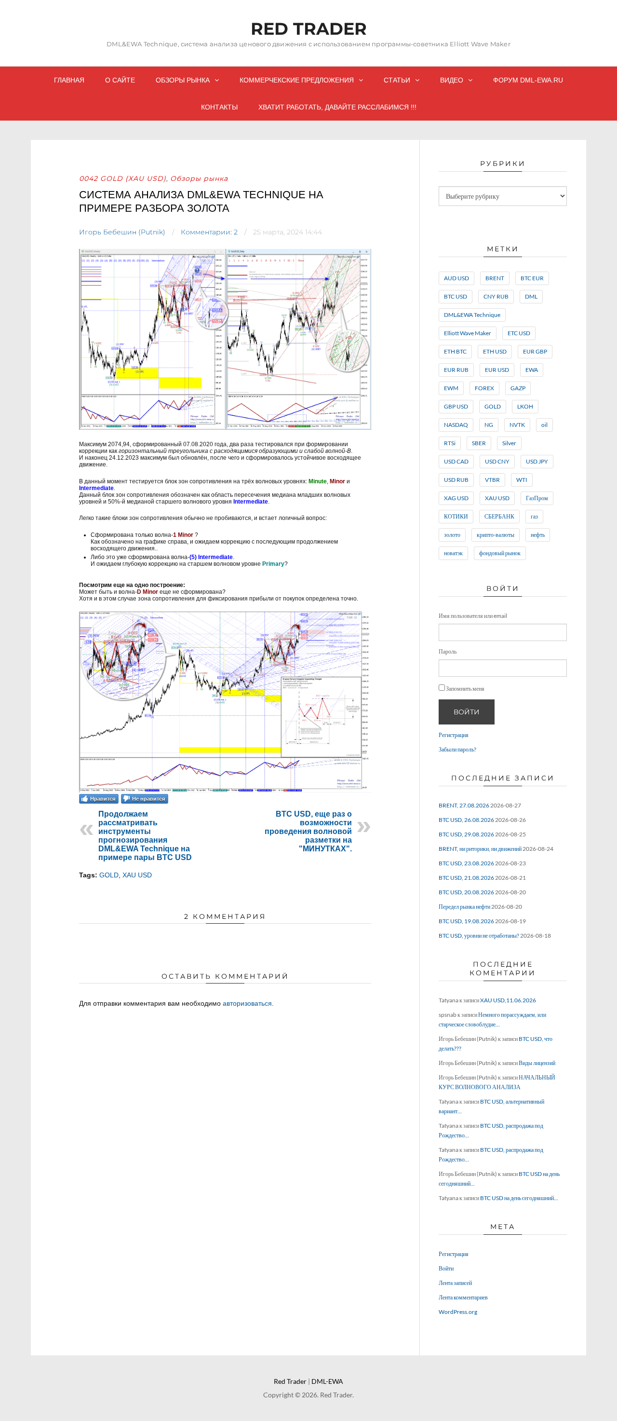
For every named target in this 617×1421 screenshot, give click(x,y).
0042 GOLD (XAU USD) (122, 178)
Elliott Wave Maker (467, 333)
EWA (531, 369)
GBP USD (456, 406)
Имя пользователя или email (473, 615)
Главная (69, 80)
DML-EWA (327, 1381)
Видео (451, 80)
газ (534, 516)
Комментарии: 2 (209, 232)
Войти (467, 712)
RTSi (450, 443)
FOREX (484, 388)
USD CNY (497, 461)
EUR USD (497, 369)
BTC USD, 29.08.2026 (466, 834)
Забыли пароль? (457, 749)
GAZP (517, 388)
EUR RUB (456, 369)
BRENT (494, 278)
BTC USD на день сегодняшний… (519, 1198)
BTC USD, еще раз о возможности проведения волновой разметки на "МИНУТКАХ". (308, 831)
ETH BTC (455, 351)
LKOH (525, 406)
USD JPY (537, 461)
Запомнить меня (465, 688)
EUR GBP (535, 351)
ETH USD (495, 351)
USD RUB (456, 479)
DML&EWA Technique (472, 314)
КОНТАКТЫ (219, 107)
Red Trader (309, 28)
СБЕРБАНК (499, 516)
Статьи (397, 80)
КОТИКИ (456, 516)
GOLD (109, 875)
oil (544, 424)
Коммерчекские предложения (297, 80)
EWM (451, 388)
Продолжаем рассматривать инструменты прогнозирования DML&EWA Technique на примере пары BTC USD (145, 835)
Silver (509, 443)
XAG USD (456, 498)
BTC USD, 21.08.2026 (466, 877)
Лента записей (455, 1282)
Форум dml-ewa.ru (528, 80)
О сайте (120, 80)
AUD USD (456, 278)
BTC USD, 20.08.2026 (466, 892)
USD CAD (456, 461)
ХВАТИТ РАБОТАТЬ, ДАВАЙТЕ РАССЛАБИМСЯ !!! (337, 107)
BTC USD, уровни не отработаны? (479, 935)
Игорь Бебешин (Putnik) (122, 232)
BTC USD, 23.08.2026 (466, 863)
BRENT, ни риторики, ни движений (480, 848)
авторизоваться (247, 1003)
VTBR (492, 479)
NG (488, 424)
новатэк (453, 553)
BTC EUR (532, 278)
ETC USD (519, 333)
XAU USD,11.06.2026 (508, 1000)
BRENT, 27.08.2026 (464, 805)
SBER (479, 443)
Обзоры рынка (183, 80)
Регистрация (454, 734)
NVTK (517, 424)
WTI (521, 479)
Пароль (447, 651)
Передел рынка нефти (464, 906)
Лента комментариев (463, 1297)
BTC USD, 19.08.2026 (466, 921)
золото (452, 534)
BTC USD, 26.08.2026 (466, 819)
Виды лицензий (537, 1062)
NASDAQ (456, 424)
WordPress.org (458, 1311)
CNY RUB (496, 296)
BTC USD (455, 296)
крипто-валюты (495, 534)
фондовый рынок (500, 553)
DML (531, 296)
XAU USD (137, 875)
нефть (538, 534)
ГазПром (537, 498)
